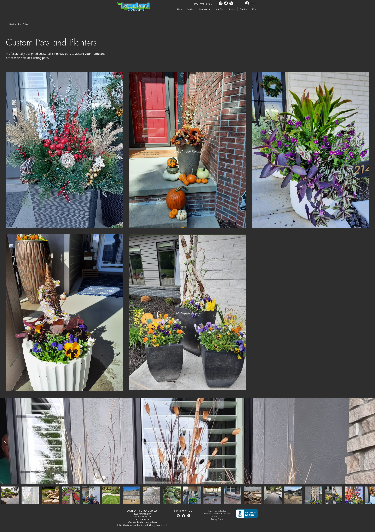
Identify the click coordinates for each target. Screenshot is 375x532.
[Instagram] (221, 3)
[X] (231, 3)
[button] (217, 519)
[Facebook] (226, 3)
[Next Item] (370, 441)
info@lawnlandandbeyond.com (142, 522)
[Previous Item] (5, 441)
